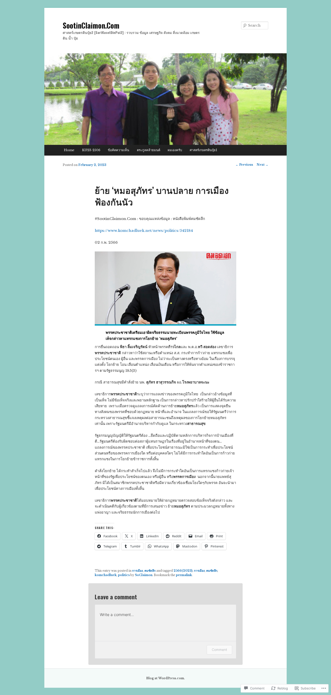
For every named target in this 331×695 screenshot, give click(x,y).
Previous (244, 164)
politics (124, 575)
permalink (184, 575)
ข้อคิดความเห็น (118, 150)
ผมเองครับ (175, 150)
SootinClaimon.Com (91, 25)
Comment (219, 650)
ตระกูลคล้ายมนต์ (148, 150)
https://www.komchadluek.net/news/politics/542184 (144, 230)
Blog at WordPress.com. (165, 678)
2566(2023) (182, 570)
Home (69, 150)
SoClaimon (143, 575)
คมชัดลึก (150, 570)
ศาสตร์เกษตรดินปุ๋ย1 (203, 150)
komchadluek (106, 575)
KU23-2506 (91, 150)
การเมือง (137, 570)
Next (262, 164)
